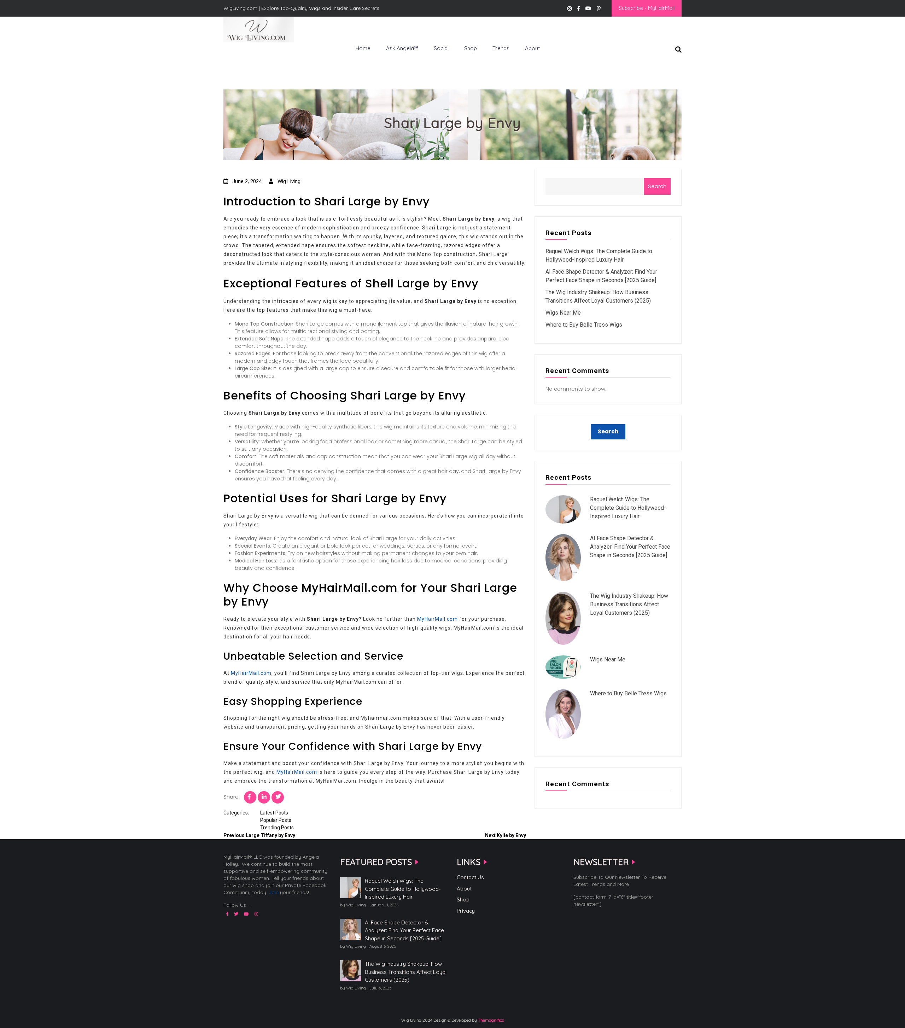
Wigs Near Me (563, 312)
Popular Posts (275, 820)
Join (274, 892)
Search (657, 186)
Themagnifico (490, 1020)
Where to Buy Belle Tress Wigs (583, 324)
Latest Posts (274, 813)
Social (441, 48)
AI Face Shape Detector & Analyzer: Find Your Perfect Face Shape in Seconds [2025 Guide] (630, 547)
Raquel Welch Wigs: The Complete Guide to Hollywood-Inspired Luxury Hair (628, 508)
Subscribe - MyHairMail (647, 8)
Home (363, 48)
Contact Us (470, 877)
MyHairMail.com (437, 619)
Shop (470, 48)
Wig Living (240, 54)
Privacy (466, 910)
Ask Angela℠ (402, 48)
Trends (500, 48)
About (532, 48)
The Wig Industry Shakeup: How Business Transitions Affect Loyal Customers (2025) (629, 604)
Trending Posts (277, 827)
